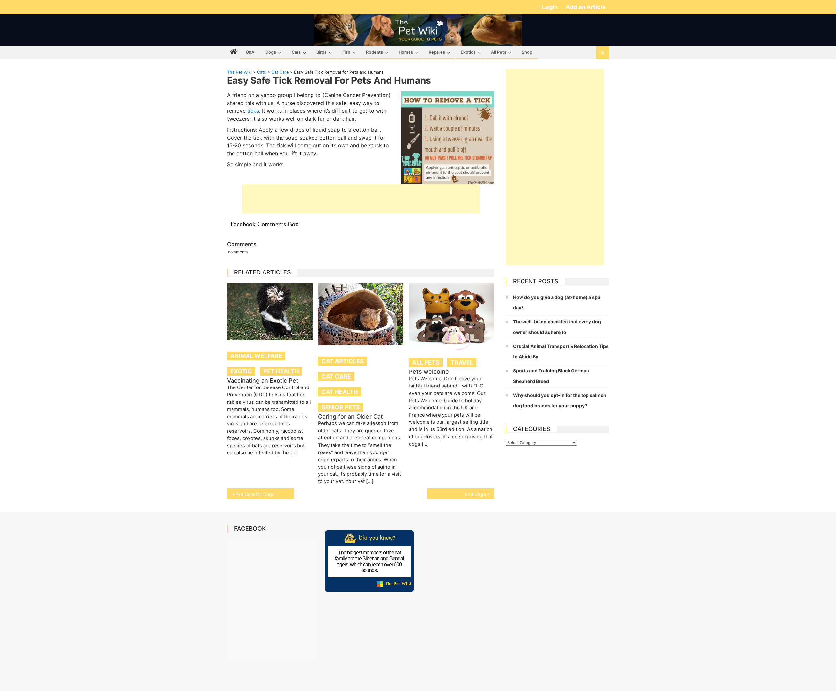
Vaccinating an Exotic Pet (262, 380)
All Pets (498, 52)
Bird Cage (475, 494)
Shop (527, 52)
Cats (296, 52)
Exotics (468, 52)
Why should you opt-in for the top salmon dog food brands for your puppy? (559, 400)
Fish (346, 52)
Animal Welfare (256, 356)
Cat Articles (342, 361)
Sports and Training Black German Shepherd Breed (551, 376)
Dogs (270, 52)
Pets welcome (429, 371)
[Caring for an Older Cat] (361, 314)
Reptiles (437, 52)
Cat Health (339, 391)
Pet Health (281, 371)
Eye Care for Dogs (254, 494)
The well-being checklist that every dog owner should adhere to (557, 327)
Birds (321, 52)
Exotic (241, 371)
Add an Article (586, 7)
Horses (406, 52)
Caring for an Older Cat (350, 416)
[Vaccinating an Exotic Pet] (270, 311)
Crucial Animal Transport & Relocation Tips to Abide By (561, 351)
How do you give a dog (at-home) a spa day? (556, 302)
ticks (253, 110)
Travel (462, 362)
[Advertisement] (361, 199)
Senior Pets (340, 407)
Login (550, 7)
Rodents (374, 52)
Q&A (250, 52)
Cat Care (336, 376)
